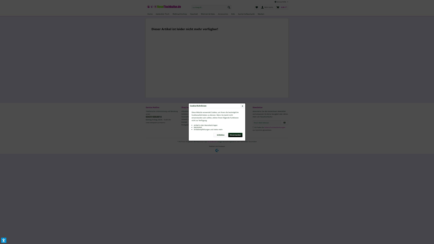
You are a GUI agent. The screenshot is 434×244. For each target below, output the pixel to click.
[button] (3, 240)
